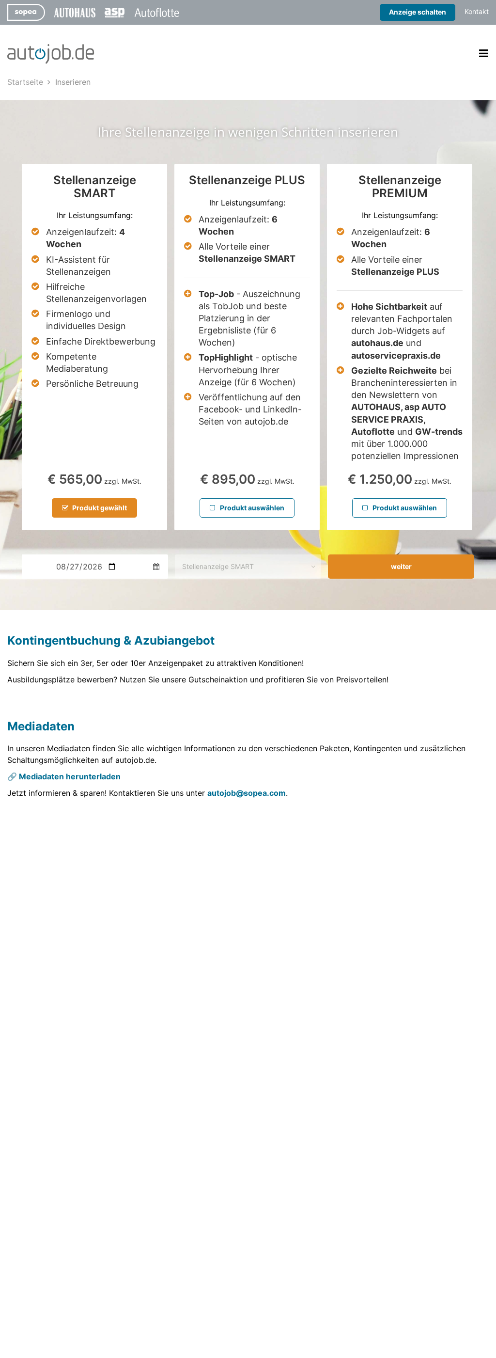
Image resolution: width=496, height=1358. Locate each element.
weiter (401, 566)
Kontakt (477, 11)
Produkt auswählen (251, 508)
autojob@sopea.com (246, 793)
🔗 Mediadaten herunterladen (64, 776)
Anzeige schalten (417, 12)
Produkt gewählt (99, 508)
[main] (248, 446)
